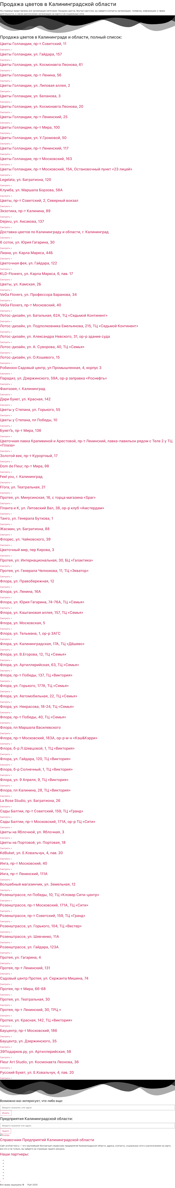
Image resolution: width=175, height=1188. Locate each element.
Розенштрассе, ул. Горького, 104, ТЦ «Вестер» (41, 926)
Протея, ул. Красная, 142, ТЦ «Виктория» (36, 1020)
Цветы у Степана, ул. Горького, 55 (30, 409)
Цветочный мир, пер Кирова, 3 (27, 550)
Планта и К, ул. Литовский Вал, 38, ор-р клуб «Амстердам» (52, 508)
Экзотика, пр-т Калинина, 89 (25, 211)
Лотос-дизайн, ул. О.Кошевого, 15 (30, 357)
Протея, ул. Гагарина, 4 (20, 957)
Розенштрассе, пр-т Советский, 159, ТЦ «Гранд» (42, 915)
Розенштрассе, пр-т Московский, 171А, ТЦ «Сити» (44, 905)
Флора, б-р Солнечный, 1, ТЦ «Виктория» (36, 769)
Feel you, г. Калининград (21, 476)
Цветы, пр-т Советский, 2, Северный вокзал (39, 200)
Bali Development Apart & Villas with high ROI (27, 1175)
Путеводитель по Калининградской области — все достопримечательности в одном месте (52, 1178)
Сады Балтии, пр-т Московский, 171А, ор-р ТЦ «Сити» (47, 821)
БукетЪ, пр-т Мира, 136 (20, 430)
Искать (5, 1113)
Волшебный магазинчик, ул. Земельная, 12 (37, 884)
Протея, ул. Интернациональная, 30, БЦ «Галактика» (46, 560)
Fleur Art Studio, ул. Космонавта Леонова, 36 (39, 1062)
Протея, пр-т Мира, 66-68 (23, 989)
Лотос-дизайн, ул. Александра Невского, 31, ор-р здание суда (55, 336)
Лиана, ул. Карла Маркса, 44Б (26, 253)
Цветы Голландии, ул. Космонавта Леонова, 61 (41, 64)
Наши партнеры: (14, 1154)
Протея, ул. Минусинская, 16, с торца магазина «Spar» (48, 497)
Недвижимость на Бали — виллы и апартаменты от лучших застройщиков (43, 1166)
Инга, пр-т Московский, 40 (23, 863)
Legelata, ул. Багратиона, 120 (25, 179)
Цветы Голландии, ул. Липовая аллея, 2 (35, 85)
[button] (0, 1181)
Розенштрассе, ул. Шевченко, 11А (29, 936)
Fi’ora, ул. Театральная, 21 (22, 487)
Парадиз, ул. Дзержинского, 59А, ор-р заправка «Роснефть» (53, 378)
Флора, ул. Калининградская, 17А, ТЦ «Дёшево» (42, 644)
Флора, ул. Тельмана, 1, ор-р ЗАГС (30, 633)
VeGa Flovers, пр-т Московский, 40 (30, 305)
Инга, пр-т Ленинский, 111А (24, 874)
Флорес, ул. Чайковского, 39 (25, 539)
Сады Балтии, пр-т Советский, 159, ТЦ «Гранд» (41, 811)
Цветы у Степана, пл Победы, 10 (28, 420)
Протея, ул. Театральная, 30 (25, 999)
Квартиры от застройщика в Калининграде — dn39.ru (32, 1172)
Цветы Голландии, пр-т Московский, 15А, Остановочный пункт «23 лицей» (66, 169)
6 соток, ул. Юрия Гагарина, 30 (27, 242)
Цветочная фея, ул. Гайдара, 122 (28, 263)
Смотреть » (6, 49)
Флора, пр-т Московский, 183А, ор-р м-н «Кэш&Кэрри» (48, 738)
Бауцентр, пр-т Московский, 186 (28, 1030)
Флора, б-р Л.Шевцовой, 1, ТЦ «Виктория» (37, 748)
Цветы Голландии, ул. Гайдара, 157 (31, 54)
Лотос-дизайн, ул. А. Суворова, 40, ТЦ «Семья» (42, 347)
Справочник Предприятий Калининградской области (47, 1140)
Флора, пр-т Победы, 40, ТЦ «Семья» (33, 717)
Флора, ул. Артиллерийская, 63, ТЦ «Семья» (39, 665)
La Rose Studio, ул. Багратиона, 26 (30, 800)
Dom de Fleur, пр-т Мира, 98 (24, 466)
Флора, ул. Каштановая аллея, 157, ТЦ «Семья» (41, 612)
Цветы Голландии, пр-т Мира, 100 (30, 127)
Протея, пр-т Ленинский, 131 (25, 968)
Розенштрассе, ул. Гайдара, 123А (29, 947)
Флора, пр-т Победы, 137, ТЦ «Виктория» (36, 675)
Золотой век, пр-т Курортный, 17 (29, 456)
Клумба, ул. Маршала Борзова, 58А (31, 190)
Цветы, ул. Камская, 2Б (20, 284)
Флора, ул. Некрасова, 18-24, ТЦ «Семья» (37, 706)
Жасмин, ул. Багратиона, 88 (25, 529)
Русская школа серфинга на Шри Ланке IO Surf (29, 1169)
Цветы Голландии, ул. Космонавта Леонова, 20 (41, 106)
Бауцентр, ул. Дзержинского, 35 (28, 1041)
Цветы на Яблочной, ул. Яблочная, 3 (32, 832)
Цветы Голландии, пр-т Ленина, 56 (30, 75)
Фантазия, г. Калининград (22, 389)
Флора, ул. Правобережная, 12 (27, 581)
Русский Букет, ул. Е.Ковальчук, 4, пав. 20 (37, 1072)
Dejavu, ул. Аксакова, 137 (22, 221)
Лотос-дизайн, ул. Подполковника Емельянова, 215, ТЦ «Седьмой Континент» (69, 326)
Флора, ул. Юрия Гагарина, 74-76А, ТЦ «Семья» (42, 602)
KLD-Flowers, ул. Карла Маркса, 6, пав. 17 (36, 273)
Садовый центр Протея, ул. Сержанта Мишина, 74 (44, 978)
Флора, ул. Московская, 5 (22, 623)
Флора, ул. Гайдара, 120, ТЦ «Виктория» (35, 759)
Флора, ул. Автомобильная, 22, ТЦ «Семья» (38, 696)
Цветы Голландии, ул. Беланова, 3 (30, 96)
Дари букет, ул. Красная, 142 (25, 399)
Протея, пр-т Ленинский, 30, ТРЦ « (30, 1009)
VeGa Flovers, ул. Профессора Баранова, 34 (38, 294)
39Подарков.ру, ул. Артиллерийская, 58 (35, 1051)
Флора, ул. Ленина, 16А (20, 591)
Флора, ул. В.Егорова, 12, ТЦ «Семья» (33, 654)
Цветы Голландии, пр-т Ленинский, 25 (34, 117)
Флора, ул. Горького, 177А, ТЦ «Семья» (34, 685)
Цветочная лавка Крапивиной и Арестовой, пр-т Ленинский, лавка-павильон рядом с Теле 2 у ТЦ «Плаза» (86, 443)
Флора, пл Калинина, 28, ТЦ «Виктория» (35, 790)
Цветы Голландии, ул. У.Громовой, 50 (33, 138)
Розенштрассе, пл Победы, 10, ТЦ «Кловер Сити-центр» (49, 895)
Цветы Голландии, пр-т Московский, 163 (36, 159)
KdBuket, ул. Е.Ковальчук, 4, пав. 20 (31, 853)
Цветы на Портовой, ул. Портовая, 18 (33, 842)
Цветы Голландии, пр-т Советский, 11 (33, 44)
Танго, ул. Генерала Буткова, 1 (26, 518)
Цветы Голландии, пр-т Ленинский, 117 (34, 148)
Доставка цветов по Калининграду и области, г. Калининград (54, 232)
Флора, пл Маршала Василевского (30, 727)
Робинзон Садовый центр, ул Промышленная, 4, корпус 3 (50, 368)
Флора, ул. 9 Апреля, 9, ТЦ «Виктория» (34, 780)
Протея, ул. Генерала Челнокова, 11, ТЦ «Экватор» (44, 570)
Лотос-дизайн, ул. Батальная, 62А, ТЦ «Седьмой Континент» (54, 315)
